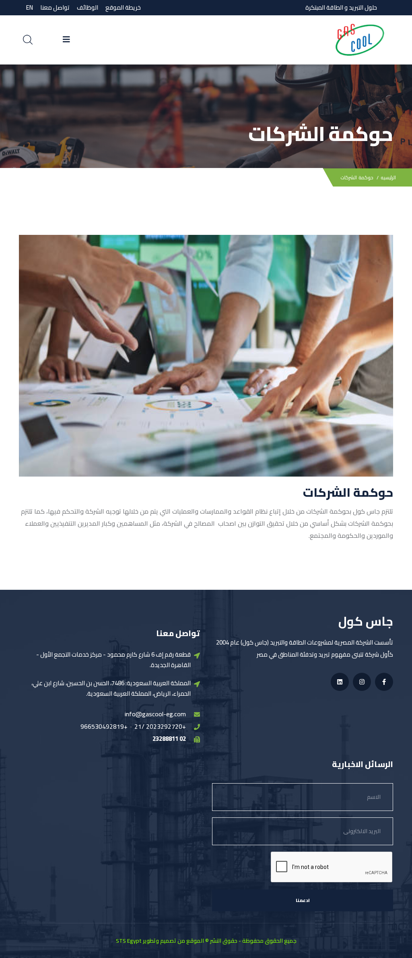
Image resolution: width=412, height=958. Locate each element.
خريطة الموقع (123, 7)
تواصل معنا (55, 7)
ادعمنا (303, 900)
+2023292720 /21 (160, 726)
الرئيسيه (388, 177)
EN (29, 7)
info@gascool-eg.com (155, 714)
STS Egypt (129, 940)
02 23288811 (169, 738)
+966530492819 (104, 726)
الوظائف (87, 7)
